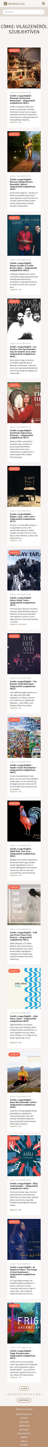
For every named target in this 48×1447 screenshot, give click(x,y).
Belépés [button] (24, 1445)
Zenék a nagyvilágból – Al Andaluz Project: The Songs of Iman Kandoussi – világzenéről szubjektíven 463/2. (23, 1272)
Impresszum (24, 1426)
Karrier (24, 1437)
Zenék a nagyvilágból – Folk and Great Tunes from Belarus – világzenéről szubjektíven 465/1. (23, 936)
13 (22, 1394)
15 (27, 1394)
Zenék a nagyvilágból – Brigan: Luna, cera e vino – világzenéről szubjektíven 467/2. (23, 518)
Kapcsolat (24, 1429)
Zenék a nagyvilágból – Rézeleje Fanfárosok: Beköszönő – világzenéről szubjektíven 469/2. (22, 99)
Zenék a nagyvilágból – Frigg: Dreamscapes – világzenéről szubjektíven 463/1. (22, 1354)
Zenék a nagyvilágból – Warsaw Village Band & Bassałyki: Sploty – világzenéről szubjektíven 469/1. (22, 184)
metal (24, 624)
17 (33, 1394)
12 (19, 1394)
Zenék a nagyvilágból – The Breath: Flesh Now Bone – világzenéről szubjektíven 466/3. (23, 685)
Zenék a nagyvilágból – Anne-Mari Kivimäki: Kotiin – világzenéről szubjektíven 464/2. (24, 1103)
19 (39, 1394)
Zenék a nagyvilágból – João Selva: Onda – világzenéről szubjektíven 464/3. (24, 1018)
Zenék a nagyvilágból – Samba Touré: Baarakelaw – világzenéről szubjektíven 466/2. (23, 769)
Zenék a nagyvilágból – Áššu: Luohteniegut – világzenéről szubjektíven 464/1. (24, 1186)
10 (13, 1394)
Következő (24, 1400)
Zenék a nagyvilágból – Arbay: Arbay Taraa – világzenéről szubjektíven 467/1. (22, 601)
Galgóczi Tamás (15, 92)
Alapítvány (24, 1422)
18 (36, 1394)
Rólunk (24, 1418)
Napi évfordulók (24, 1414)
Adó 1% (24, 1441)
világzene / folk (15, 122)
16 (30, 1394)
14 (24, 1394)
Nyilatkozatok (24, 1433)
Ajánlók (14, 50)
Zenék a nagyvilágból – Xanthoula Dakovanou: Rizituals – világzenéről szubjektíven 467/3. (21, 434)
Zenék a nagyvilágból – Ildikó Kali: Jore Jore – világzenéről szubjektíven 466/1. (22, 852)
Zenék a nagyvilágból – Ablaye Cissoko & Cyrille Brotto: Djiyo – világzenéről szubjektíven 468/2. (23, 267)
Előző (24, 1388)
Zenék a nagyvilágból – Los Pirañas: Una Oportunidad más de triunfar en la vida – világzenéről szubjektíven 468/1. (23, 351)
